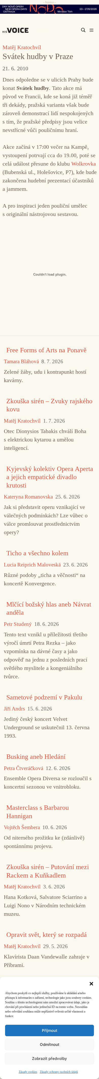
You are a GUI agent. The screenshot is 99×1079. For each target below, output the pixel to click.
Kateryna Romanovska (28, 497)
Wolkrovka (83, 163)
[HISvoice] (17, 30)
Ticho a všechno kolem (37, 553)
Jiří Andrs (14, 708)
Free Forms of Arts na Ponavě (46, 350)
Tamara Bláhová (21, 361)
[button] (91, 983)
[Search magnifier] (83, 30)
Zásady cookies (28, 1072)
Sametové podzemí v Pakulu (44, 697)
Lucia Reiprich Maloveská (32, 565)
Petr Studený (18, 624)
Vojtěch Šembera (22, 827)
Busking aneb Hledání (35, 756)
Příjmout (49, 1030)
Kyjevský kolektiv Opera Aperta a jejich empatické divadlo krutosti (49, 477)
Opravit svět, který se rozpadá (46, 934)
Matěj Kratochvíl (22, 47)
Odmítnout (49, 1044)
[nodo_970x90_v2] (49, 9)
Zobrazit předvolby (49, 1058)
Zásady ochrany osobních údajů (59, 1072)
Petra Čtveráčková (23, 768)
